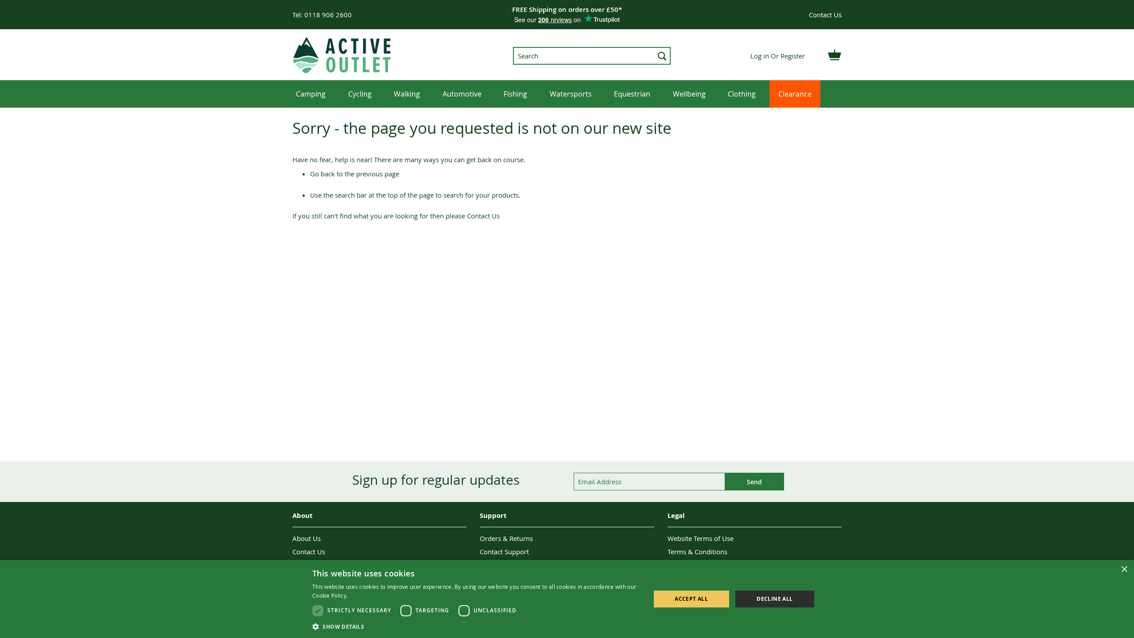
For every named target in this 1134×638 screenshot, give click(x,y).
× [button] (1124, 569)
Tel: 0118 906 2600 (322, 14)
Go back (322, 173)
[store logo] (342, 55)
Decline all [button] (774, 599)
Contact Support (504, 551)
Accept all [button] (691, 599)
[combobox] (592, 56)
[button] (476, 626)
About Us (306, 538)
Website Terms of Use (701, 538)
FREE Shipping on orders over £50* (567, 9)
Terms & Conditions (697, 551)
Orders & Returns (506, 538)
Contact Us (825, 14)
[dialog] (567, 599)
